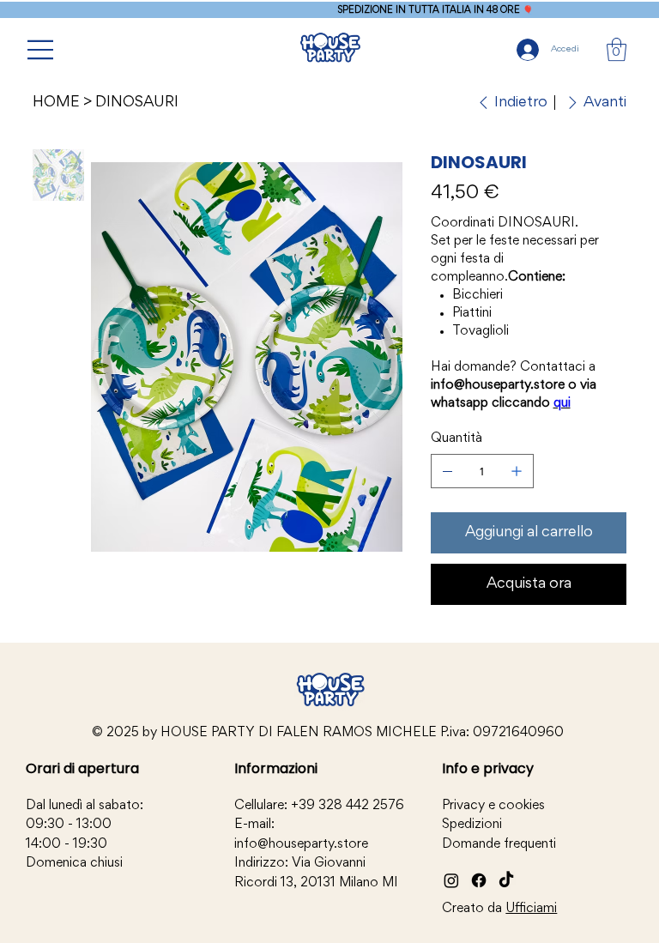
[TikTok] (506, 880)
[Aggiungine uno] (516, 471)
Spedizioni (472, 825)
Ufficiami (531, 909)
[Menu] (41, 50)
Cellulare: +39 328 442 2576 (319, 806)
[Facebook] (478, 880)
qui (562, 403)
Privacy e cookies (493, 806)
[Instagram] (451, 880)
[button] (616, 49)
